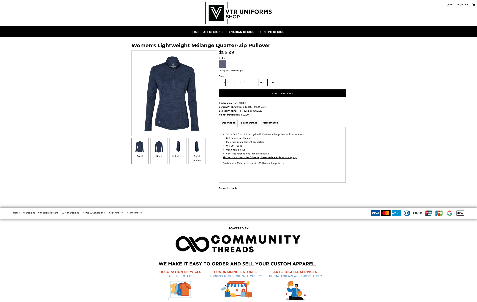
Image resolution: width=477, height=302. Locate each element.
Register (462, 4)
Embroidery (225, 103)
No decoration (227, 114)
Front (140, 156)
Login (449, 4)
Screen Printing (228, 106)
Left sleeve (178, 156)
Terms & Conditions (93, 212)
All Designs (29, 212)
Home (16, 212)
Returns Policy (134, 212)
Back (159, 156)
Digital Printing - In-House (234, 110)
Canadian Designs (48, 212)
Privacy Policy (115, 212)
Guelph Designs (70, 212)
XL (273, 82)
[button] (473, 4)
